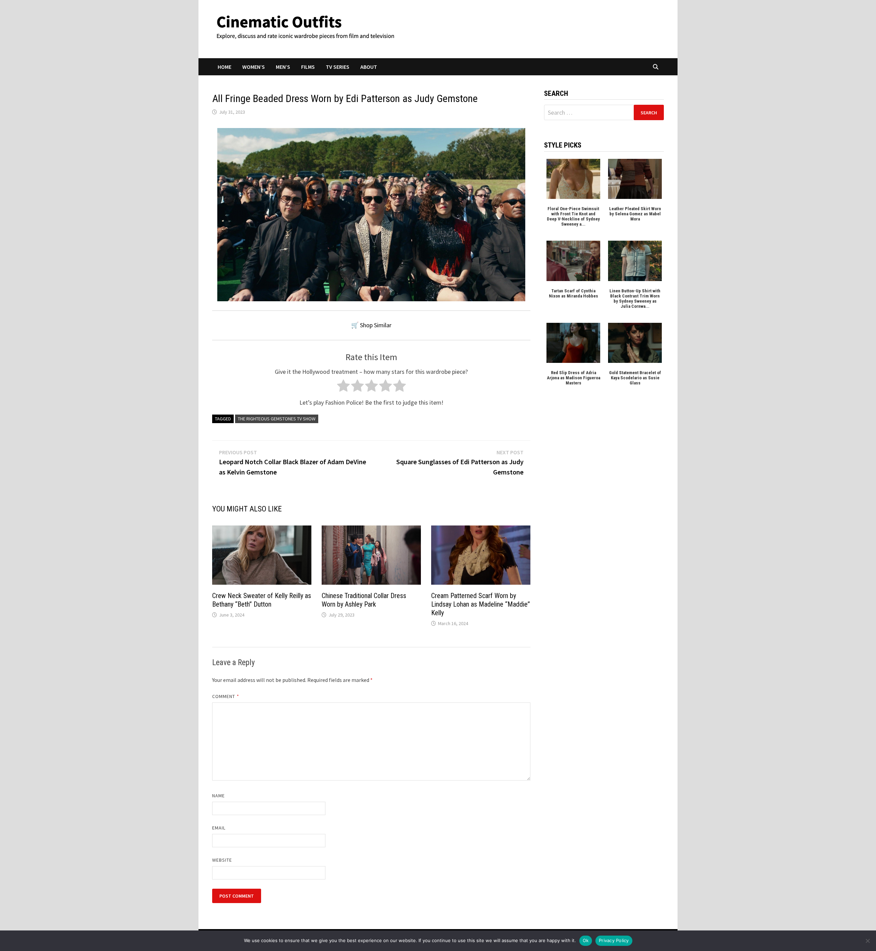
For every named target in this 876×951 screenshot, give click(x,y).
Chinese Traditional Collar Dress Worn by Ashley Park (364, 600)
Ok (586, 940)
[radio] (343, 387)
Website (222, 860)
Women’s (253, 66)
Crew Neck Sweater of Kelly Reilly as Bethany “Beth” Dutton (261, 600)
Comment (225, 696)
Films (308, 66)
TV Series (337, 66)
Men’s (283, 66)
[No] (867, 940)
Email (219, 828)
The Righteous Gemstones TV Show (276, 419)
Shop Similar (375, 325)
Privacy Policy (614, 940)
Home (224, 66)
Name (218, 795)
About (368, 66)
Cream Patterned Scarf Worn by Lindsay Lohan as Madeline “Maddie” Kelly (480, 604)
